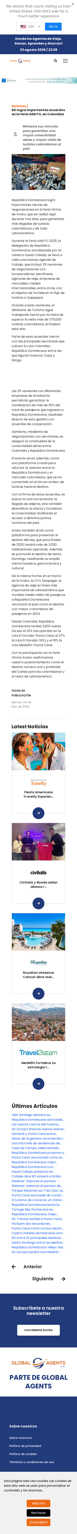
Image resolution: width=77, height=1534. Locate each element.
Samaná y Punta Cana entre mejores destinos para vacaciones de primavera (38, 1134)
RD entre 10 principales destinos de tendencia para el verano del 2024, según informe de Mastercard (36, 1238)
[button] (30, 26)
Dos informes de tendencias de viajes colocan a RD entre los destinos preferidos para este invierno (36, 1143)
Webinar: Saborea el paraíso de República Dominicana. (36, 1186)
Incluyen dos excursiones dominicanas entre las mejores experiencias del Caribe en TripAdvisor (35, 1223)
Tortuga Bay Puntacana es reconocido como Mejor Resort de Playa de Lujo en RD (38, 1209)
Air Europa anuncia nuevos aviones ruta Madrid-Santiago (38, 1129)
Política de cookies (23, 1454)
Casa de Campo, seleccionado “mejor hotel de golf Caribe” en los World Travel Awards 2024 (38, 1148)
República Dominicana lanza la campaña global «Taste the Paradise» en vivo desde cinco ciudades (35, 1204)
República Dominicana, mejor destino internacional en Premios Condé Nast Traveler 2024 (37, 1214)
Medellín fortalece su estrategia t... (39, 1065)
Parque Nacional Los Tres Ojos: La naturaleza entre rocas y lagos (37, 1190)
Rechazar (38, 1513)
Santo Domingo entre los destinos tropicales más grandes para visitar (38, 1242)
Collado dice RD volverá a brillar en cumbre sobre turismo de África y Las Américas (36, 1176)
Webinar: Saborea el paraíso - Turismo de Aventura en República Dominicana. (38, 1181)
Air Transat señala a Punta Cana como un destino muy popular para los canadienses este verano (38, 1219)
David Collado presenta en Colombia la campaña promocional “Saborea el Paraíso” (38, 1171)
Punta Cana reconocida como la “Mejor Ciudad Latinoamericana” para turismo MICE (37, 1157)
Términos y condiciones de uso (31, 1462)
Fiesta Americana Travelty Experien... (38, 794)
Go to (53, 26)
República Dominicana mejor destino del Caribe (34, 1162)
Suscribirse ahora (38, 1330)
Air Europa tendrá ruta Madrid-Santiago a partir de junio (36, 1252)
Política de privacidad (25, 1446)
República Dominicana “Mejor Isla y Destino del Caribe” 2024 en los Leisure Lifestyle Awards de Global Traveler (38, 1247)
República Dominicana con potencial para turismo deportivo (37, 1167)
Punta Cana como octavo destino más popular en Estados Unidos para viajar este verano (38, 1228)
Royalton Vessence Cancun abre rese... (38, 974)
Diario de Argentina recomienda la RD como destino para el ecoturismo (38, 1138)
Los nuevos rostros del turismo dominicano (35, 1124)
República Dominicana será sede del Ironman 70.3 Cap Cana (37, 1119)
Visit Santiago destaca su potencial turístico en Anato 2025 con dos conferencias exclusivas (38, 1115)
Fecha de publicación (21, 693)
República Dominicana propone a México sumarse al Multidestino (38, 1152)
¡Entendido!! (38, 1522)
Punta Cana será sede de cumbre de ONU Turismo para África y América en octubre (38, 1195)
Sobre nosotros (20, 1438)
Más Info (38, 1503)
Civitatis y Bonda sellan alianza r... (38, 884)
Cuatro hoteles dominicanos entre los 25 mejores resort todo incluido (38, 1233)
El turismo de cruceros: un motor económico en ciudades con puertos (37, 1200)
